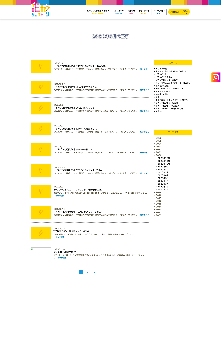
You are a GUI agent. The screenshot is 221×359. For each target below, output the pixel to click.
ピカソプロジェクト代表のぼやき (169, 108)
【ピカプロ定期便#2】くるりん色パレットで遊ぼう (78, 212)
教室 (157, 97)
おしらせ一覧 (161, 69)
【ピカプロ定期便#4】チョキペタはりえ (72, 149)
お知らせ (131, 12)
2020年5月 (163, 178)
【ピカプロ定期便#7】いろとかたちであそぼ (75, 87)
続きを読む (144, 69)
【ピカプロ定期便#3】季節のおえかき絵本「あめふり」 (80, 66)
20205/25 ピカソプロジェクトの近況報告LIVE (77, 190)
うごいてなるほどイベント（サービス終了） (174, 83)
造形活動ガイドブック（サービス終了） (172, 100)
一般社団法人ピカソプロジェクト (169, 88)
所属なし (159, 111)
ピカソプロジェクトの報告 (167, 80)
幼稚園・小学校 (162, 94)
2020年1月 (163, 189)
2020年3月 (163, 184)
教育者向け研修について (64, 252)
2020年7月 (163, 172)
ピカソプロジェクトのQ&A (167, 106)
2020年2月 (163, 187)
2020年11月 (164, 161)
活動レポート (144, 12)
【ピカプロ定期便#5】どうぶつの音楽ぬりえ (75, 129)
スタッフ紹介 (159, 12)
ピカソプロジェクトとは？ (98, 12)
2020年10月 (164, 164)
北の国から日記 (162, 86)
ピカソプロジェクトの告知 (167, 103)
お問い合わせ (175, 12)
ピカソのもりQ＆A (164, 77)
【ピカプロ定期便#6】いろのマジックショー (75, 108)
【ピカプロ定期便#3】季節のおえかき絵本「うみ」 (78, 170)
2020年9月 (163, 166)
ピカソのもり (161, 74)
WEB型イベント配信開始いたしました (71, 231)
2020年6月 (163, 175)
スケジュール (118, 12)
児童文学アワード (163, 91)
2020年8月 (163, 169)
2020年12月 (164, 158)
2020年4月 (163, 181)
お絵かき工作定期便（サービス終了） (171, 71)
